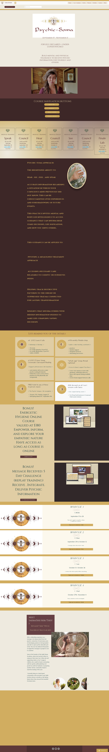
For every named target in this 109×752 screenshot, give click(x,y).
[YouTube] (56, 749)
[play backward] (52, 683)
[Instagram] (59, 749)
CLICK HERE (7, 147)
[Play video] (54, 80)
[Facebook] (53, 749)
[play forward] (88, 683)
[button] (95, 3)
